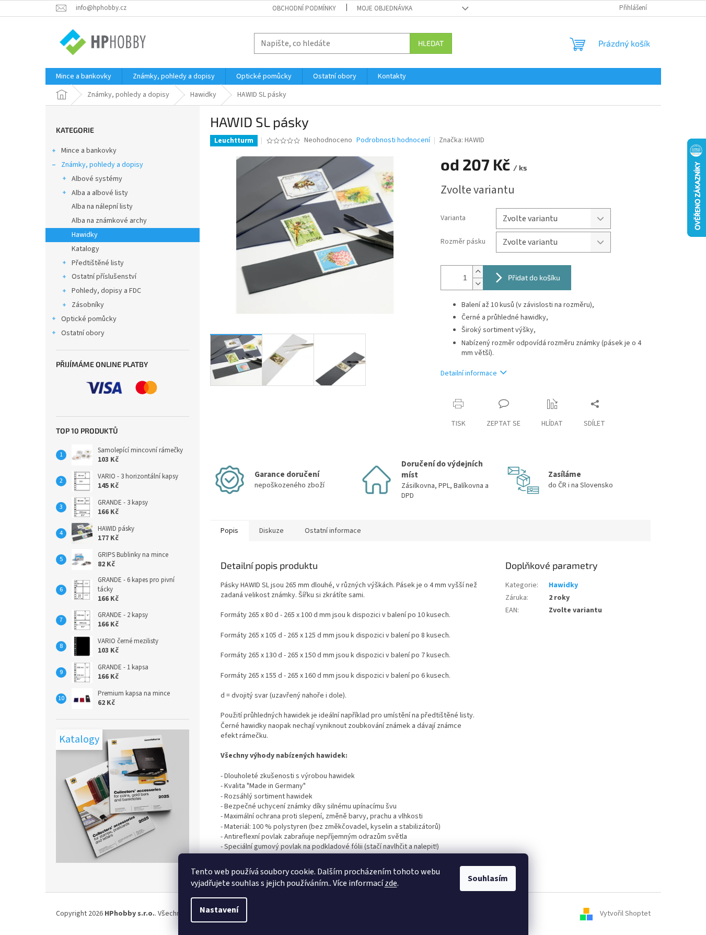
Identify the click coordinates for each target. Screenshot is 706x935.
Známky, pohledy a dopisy (102, 164)
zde (391, 883)
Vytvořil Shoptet (625, 913)
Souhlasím (488, 878)
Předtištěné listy (98, 263)
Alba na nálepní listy (102, 206)
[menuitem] (83, 76)
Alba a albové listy (100, 193)
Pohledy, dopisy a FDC (106, 291)
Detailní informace (469, 373)
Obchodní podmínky (304, 8)
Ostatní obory (83, 333)
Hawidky (85, 235)
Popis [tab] (229, 531)
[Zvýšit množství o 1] (477, 272)
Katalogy (85, 249)
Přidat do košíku (534, 277)
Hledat (431, 43)
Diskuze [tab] (271, 531)
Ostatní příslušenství (104, 276)
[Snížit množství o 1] (477, 284)
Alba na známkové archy (109, 220)
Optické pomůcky (89, 319)
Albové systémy (97, 179)
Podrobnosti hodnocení (393, 140)
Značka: (461, 140)
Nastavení (219, 910)
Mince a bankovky (89, 150)
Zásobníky (88, 305)
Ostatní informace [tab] (333, 531)
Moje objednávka (384, 8)
